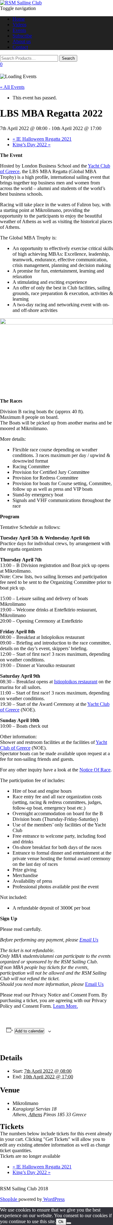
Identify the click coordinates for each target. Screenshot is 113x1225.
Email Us (88, 939)
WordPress (53, 1199)
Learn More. (65, 1006)
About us (22, 41)
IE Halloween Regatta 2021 (42, 139)
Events (19, 30)
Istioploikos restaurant (75, 681)
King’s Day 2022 (32, 144)
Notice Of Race (94, 769)
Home (19, 19)
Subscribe (22, 35)
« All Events (12, 87)
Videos (19, 24)
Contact (20, 47)
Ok (61, 1221)
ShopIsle (9, 1199)
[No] (68, 1223)
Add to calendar (29, 1031)
